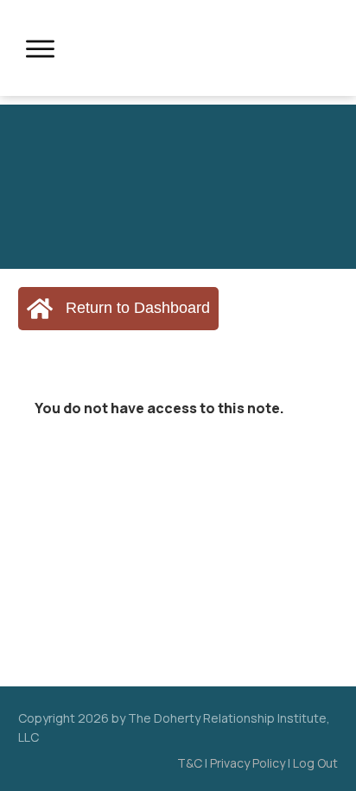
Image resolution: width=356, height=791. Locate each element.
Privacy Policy (247, 763)
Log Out (315, 763)
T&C (189, 763)
